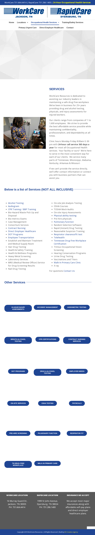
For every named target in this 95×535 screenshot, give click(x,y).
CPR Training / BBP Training (22, 209)
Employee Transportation (21, 237)
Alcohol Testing (16, 203)
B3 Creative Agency (71, 532)
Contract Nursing (16, 228)
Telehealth (59, 237)
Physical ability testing (65, 215)
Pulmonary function (64, 221)
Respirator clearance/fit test (68, 234)
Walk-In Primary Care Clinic (67, 262)
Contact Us (69, 270)
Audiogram (13, 206)
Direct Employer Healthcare (22, 231)
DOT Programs (15, 234)
